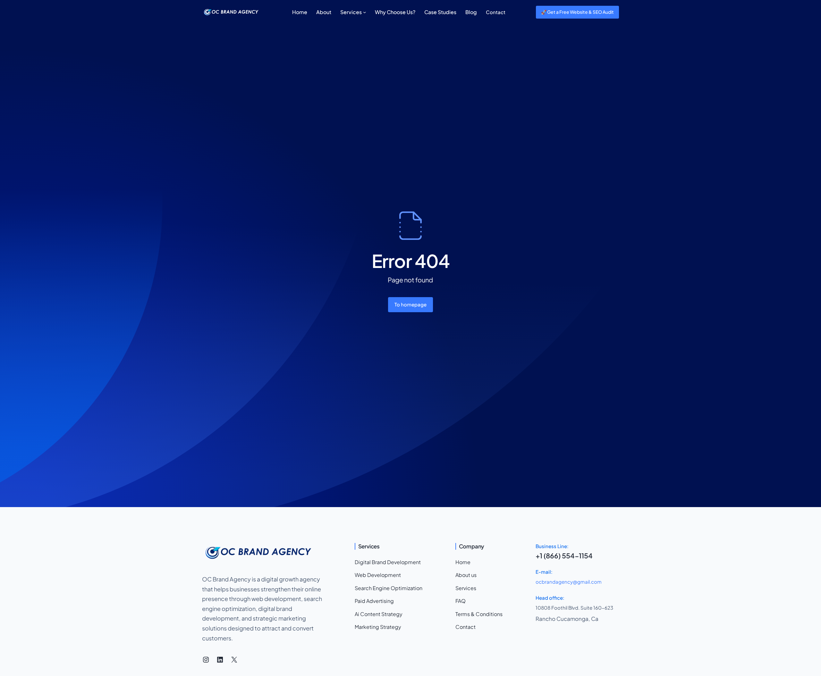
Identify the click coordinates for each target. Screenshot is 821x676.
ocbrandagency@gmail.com (569, 582)
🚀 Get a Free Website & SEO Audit (577, 12)
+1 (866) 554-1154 (564, 555)
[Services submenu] (364, 12)
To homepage (410, 304)
